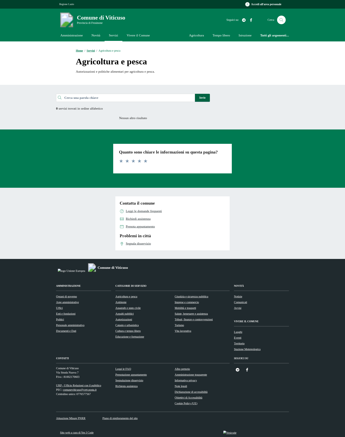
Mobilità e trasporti (185, 308)
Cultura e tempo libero (128, 330)
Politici (60, 319)
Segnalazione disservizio (129, 380)
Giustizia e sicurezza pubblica (191, 296)
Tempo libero (221, 35)
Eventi (237, 337)
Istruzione (245, 35)
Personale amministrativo (70, 325)
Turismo (179, 325)
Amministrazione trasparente (191, 374)
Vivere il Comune (138, 35)
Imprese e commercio (187, 302)
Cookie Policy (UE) (186, 403)
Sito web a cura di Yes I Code (77, 432)
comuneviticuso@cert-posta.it (79, 389)
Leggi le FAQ (123, 368)
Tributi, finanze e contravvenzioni (194, 319)
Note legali (181, 386)
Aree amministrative (67, 302)
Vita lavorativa (183, 330)
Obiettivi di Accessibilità (188, 397)
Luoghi (238, 332)
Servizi (113, 35)
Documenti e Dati (66, 330)
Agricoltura (196, 35)
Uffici (59, 308)
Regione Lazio (66, 4)
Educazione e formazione (129, 336)
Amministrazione (71, 35)
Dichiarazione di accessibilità (191, 391)
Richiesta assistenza (126, 386)
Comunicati (240, 302)
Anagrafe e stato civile (128, 308)
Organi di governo (66, 296)
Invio (202, 97)
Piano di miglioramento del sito (120, 418)
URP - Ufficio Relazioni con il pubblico (78, 385)
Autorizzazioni (123, 319)
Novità (95, 35)
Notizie (238, 296)
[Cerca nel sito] (281, 20)
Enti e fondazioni (65, 313)
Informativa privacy (186, 380)
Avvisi (237, 308)
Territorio (239, 343)
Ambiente (120, 302)
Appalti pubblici (124, 313)
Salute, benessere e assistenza (191, 313)
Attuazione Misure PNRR (71, 418)
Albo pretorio (182, 368)
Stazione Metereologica (247, 349)
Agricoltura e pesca (126, 296)
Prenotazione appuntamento (131, 374)
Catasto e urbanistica (127, 325)
